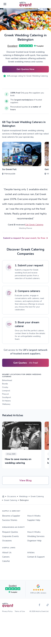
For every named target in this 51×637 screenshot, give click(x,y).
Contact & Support (36, 556)
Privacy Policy (7, 611)
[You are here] (3, 496)
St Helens (6, 400)
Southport (6, 397)
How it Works (34, 515)
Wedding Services (35, 536)
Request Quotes (10, 532)
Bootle (5, 383)
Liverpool (6, 390)
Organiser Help (34, 540)
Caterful (6, 561)
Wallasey (6, 404)
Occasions (7, 540)
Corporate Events (10, 536)
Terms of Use (20, 611)
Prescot (5, 394)
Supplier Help (33, 520)
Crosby (5, 387)
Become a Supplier (11, 515)
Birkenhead (7, 380)
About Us (6, 552)
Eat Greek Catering (34, 224)
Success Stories (9, 520)
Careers (6, 556)
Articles (31, 552)
